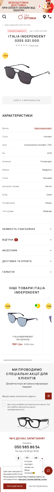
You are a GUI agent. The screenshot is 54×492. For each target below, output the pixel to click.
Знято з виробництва (27, 100)
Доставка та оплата (17, 261)
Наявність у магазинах (18, 229)
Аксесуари (9, 250)
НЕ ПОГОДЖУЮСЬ (38, 486)
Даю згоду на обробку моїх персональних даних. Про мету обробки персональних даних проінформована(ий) (28, 407)
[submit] (48, 396)
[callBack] (50, 17)
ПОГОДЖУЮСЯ (14, 486)
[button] (48, 471)
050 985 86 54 (27, 447)
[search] (4, 17)
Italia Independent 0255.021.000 (17, 25)
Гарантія (8, 271)
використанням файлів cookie (33, 479)
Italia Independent (43, 128)
